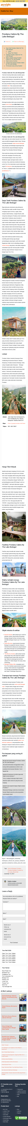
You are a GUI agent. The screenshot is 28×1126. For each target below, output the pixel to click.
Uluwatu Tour (5, 979)
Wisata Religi (6, 1120)
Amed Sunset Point (6, 1064)
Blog (18, 1109)
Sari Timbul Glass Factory (8, 1052)
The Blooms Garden (9, 654)
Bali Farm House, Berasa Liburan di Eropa (9, 1016)
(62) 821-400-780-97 (7, 1100)
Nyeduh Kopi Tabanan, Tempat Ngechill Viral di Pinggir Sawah (9, 1038)
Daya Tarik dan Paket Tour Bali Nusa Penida (12, 1067)
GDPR (18, 1094)
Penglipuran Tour (6, 974)
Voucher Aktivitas (6, 1116)
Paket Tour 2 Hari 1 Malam (9, 953)
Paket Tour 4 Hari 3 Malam (9, 957)
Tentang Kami (20, 1089)
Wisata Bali (15, 872)
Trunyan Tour (5, 983)
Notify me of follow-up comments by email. (7, 928)
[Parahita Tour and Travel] (6, 5)
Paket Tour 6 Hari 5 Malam (9, 960)
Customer (19, 1111)
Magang (19, 1113)
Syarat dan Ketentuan (21, 1092)
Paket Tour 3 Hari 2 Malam (9, 955)
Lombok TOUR (6, 1111)
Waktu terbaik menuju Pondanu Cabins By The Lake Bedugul (13, 58)
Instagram (9, 166)
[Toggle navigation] (25, 5)
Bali (9, 86)
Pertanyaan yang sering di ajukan (14, 66)
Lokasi (9, 51)
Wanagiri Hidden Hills (10, 664)
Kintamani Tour (6, 972)
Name (5, 913)
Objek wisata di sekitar (11, 61)
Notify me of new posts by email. (7, 937)
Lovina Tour (5, 981)
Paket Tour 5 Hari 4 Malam (9, 958)
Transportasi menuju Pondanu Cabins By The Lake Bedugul (15, 63)
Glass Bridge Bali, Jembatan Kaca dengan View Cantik (9, 1027)
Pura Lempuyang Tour (7, 976)
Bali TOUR (5, 1109)
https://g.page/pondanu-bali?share (16, 423)
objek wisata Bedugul (18, 143)
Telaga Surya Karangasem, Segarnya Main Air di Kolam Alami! (13, 1055)
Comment (6, 902)
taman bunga (5, 245)
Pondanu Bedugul (12, 870)
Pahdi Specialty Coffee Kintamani (10, 1061)
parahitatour (5, 170)
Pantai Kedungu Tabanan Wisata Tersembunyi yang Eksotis (9, 997)
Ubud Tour (4, 985)
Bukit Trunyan (5, 1045)
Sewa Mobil (5, 1114)
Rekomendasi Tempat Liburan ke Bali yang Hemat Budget (13, 1073)
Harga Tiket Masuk (12, 53)
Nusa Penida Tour (6, 971)
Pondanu (19, 868)
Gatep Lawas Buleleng (7, 1059)
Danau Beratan (8, 643)
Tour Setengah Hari (7, 986)
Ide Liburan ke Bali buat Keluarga (9, 1070)
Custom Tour (6, 1113)
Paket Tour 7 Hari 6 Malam (9, 962)
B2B (18, 1096)
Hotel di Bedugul (12, 868)
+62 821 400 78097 (20, 1)
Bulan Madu (5, 1121)
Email (4, 919)
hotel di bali (9, 104)
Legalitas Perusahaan (21, 1091)
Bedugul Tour (5, 978)
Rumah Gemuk (8, 634)
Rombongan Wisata (7, 1118)
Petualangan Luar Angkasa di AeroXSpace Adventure (12, 1048)
